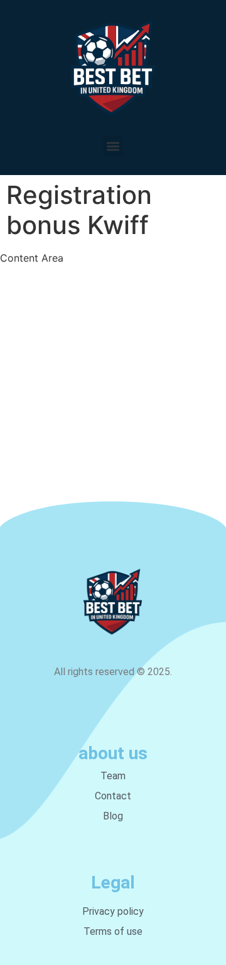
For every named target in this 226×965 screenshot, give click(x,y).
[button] (113, 146)
